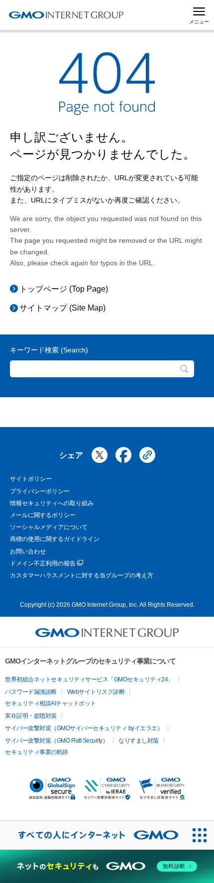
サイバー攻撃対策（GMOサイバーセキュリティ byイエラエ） (84, 728)
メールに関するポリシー (43, 515)
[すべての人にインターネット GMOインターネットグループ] (92, 835)
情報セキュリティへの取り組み (52, 503)
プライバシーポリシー (40, 491)
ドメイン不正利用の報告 (43, 563)
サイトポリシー (31, 478)
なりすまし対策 (138, 740)
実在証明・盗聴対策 (31, 715)
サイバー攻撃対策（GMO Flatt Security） (56, 740)
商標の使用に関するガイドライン (55, 539)
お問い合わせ (28, 551)
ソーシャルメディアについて (49, 527)
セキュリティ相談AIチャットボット (50, 703)
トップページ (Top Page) (63, 289)
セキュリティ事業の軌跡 (36, 752)
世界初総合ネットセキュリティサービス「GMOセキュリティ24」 (89, 679)
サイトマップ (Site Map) (62, 308)
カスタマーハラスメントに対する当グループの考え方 (81, 575)
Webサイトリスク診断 (96, 691)
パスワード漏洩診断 (31, 691)
